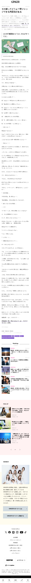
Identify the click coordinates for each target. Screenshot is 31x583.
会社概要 (15, 537)
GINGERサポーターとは (15, 508)
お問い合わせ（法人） (15, 550)
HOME (3, 331)
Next (20, 449)
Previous (11, 449)
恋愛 (13, 336)
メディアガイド (15, 553)
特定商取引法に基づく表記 (15, 545)
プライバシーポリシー (15, 540)
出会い (21, 336)
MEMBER (28, 581)
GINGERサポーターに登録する (15, 515)
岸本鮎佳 (17, 336)
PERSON (11, 331)
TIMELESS (7, 331)
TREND (21, 581)
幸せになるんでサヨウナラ (8, 338)
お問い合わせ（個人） (15, 548)
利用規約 (15, 542)
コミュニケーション (6, 336)
